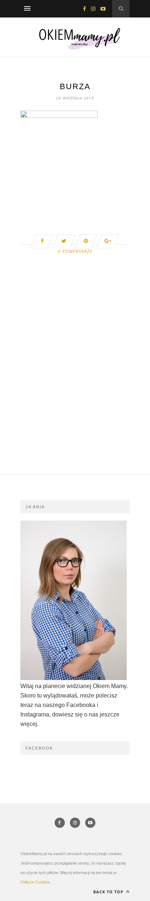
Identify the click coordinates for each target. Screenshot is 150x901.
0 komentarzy (75, 251)
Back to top (109, 891)
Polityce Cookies (35, 882)
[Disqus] (75, 382)
